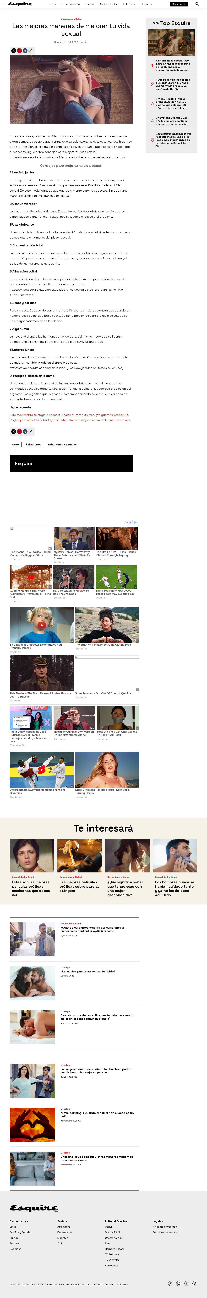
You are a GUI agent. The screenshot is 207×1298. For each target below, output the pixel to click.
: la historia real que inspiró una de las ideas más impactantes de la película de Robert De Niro (173, 140)
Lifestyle (65, 967)
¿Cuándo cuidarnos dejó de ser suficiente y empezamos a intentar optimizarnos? (92, 929)
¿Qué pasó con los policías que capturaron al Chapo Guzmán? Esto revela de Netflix (173, 84)
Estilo (53, 4)
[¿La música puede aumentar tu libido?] (32, 983)
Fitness (90, 4)
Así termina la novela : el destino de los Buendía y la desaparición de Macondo (173, 65)
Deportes (147, 4)
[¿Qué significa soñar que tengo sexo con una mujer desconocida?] (127, 855)
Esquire (84, 42)
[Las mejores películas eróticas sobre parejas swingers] (79, 855)
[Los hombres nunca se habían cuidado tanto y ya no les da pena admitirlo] (175, 855)
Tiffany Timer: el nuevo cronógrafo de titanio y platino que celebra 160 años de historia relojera (171, 103)
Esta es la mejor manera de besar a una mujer (98, 420)
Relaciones (33, 444)
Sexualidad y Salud (71, 19)
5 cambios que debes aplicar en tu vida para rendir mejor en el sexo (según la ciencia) (97, 1017)
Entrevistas (129, 4)
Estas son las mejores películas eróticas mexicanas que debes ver (31, 888)
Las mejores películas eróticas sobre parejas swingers (79, 886)
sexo (15, 444)
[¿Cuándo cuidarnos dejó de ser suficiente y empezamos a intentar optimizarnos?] (32, 939)
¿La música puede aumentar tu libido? (87, 971)
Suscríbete (178, 4)
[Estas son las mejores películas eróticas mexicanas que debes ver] (32, 855)
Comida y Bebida (108, 4)
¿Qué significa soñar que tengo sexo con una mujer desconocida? (125, 888)
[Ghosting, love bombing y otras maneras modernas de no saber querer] (32, 1169)
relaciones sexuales (62, 444)
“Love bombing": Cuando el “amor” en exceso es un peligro (97, 1114)
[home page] (20, 4)
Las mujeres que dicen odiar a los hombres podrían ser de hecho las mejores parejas (96, 1070)
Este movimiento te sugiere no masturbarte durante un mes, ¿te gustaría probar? (67, 415)
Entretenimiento (71, 4)
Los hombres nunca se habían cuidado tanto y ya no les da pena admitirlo (174, 888)
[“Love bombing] (32, 1125)
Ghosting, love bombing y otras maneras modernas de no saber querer (96, 1158)
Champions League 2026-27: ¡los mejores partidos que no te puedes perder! (172, 121)
